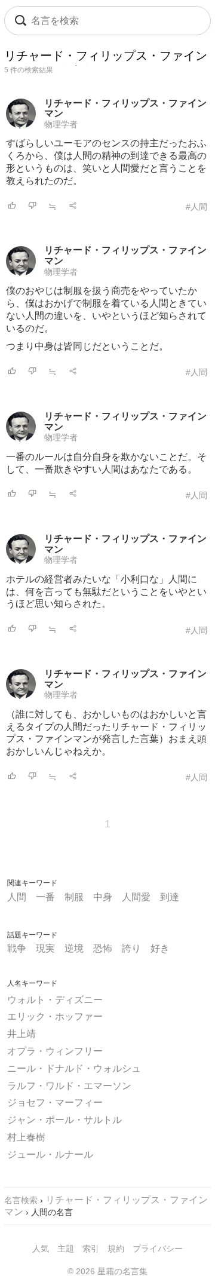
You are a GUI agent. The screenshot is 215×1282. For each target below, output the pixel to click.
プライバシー (158, 1248)
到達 (169, 897)
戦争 (16, 948)
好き (160, 948)
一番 (45, 897)
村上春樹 (26, 1137)
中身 (102, 897)
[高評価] (12, 206)
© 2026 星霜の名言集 (107, 1271)
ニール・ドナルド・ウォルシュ (74, 1068)
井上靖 (21, 1034)
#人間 (196, 206)
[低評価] (32, 206)
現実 (45, 948)
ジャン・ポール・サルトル (64, 1120)
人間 (16, 897)
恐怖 (102, 948)
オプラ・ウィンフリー (55, 1051)
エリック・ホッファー (55, 1016)
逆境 (74, 948)
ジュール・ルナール (50, 1154)
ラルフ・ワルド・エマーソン (69, 1086)
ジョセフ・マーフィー (55, 1102)
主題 (65, 1248)
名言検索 (21, 1200)
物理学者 (61, 124)
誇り (131, 948)
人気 (40, 1248)
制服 (74, 897)
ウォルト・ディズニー (55, 1000)
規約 (116, 1248)
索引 (90, 1248)
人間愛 (136, 897)
